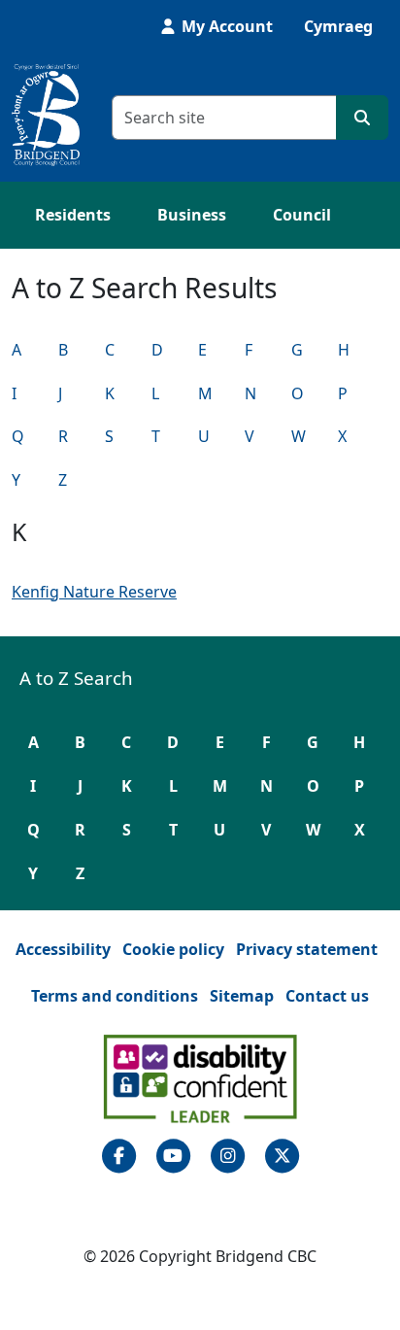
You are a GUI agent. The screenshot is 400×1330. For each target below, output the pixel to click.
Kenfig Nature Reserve (94, 591)
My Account (225, 26)
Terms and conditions (114, 995)
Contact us (327, 995)
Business (191, 214)
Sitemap (242, 995)
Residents (73, 214)
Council (302, 214)
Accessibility (63, 949)
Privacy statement (307, 949)
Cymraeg (338, 26)
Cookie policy (173, 949)
